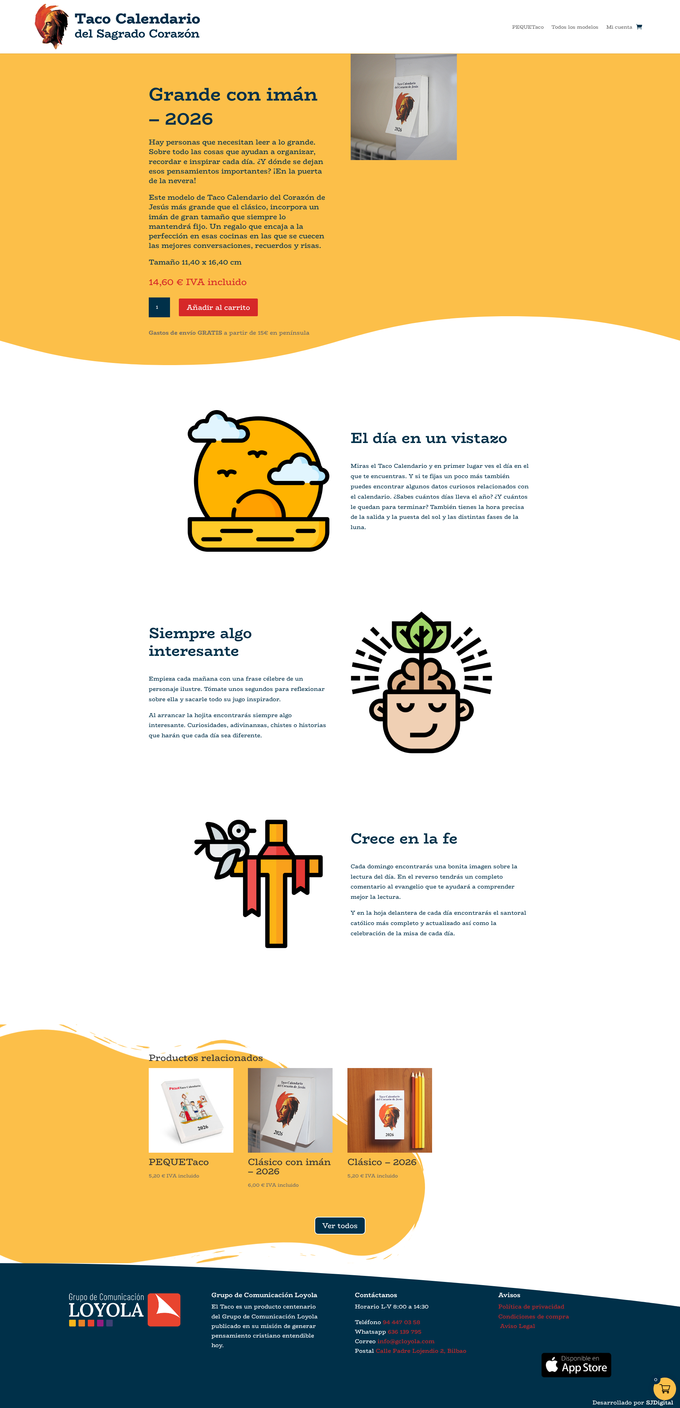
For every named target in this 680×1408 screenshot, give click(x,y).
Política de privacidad (531, 1306)
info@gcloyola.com (406, 1341)
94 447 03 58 (401, 1322)
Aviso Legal (516, 1326)
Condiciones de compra (533, 1316)
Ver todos (340, 1225)
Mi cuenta (619, 27)
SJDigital (659, 1402)
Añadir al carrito (218, 307)
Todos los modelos (575, 27)
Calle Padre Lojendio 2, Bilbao (421, 1350)
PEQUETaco (528, 27)
